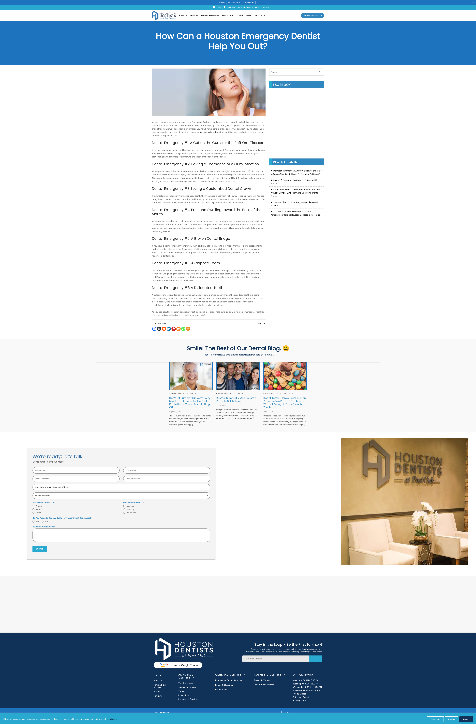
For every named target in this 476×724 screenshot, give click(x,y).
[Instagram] (219, 7)
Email (38, 512)
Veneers (182, 691)
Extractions (183, 695)
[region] (238, 718)
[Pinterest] (173, 329)
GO (315, 658)
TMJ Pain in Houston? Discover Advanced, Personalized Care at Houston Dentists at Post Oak (295, 213)
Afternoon (131, 512)
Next (260, 323)
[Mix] (178, 329)
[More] (188, 329)
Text (38, 509)
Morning (130, 506)
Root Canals (221, 689)
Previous (161, 323)
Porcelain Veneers (262, 680)
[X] (159, 329)
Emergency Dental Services (228, 680)
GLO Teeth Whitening (264, 684)
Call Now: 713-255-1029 (312, 15)
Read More (112, 719)
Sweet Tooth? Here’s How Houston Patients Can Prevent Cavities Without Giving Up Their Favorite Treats (295, 193)
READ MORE (250, 2)
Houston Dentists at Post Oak (184, 394)
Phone (39, 506)
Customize (435, 719)
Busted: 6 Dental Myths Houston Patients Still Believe (293, 182)
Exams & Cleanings (224, 685)
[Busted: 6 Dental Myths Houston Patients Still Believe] (238, 376)
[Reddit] (164, 329)
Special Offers (244, 15)
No (46, 521)
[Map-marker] (224, 7)
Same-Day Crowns (187, 687)
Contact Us (259, 15)
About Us (182, 15)
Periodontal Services (188, 699)
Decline (451, 719)
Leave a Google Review (185, 665)
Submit (39, 548)
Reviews (158, 696)
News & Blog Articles (160, 686)
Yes (37, 521)
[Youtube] (214, 7)
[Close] (474, 2)
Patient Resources (210, 15)
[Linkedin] (169, 329)
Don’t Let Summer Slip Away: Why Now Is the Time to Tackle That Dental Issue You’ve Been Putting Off (296, 172)
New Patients (228, 15)
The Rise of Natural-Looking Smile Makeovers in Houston (294, 204)
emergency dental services (210, 132)
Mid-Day (130, 509)
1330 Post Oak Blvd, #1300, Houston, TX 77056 (248, 7)
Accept (466, 719)
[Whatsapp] (183, 329)
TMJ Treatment (185, 683)
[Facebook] (209, 7)
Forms (157, 691)
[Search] (319, 72)
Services (194, 15)
